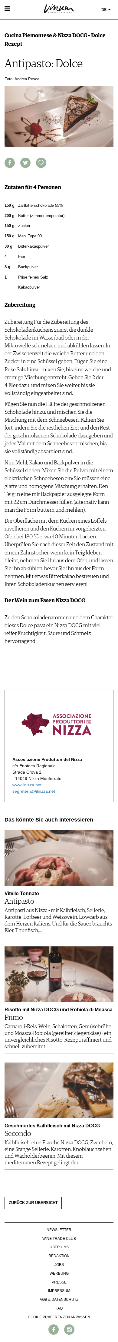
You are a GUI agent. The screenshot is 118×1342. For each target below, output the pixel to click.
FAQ (59, 1308)
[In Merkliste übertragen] (41, 163)
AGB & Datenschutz (59, 1299)
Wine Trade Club (59, 1239)
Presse (59, 1282)
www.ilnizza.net (26, 784)
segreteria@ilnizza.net (33, 791)
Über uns (59, 1247)
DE (104, 10)
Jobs (59, 1265)
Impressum (59, 1291)
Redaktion (59, 1256)
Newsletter (59, 1230)
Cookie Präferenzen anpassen (59, 1317)
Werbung (59, 1273)
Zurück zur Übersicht (33, 1203)
